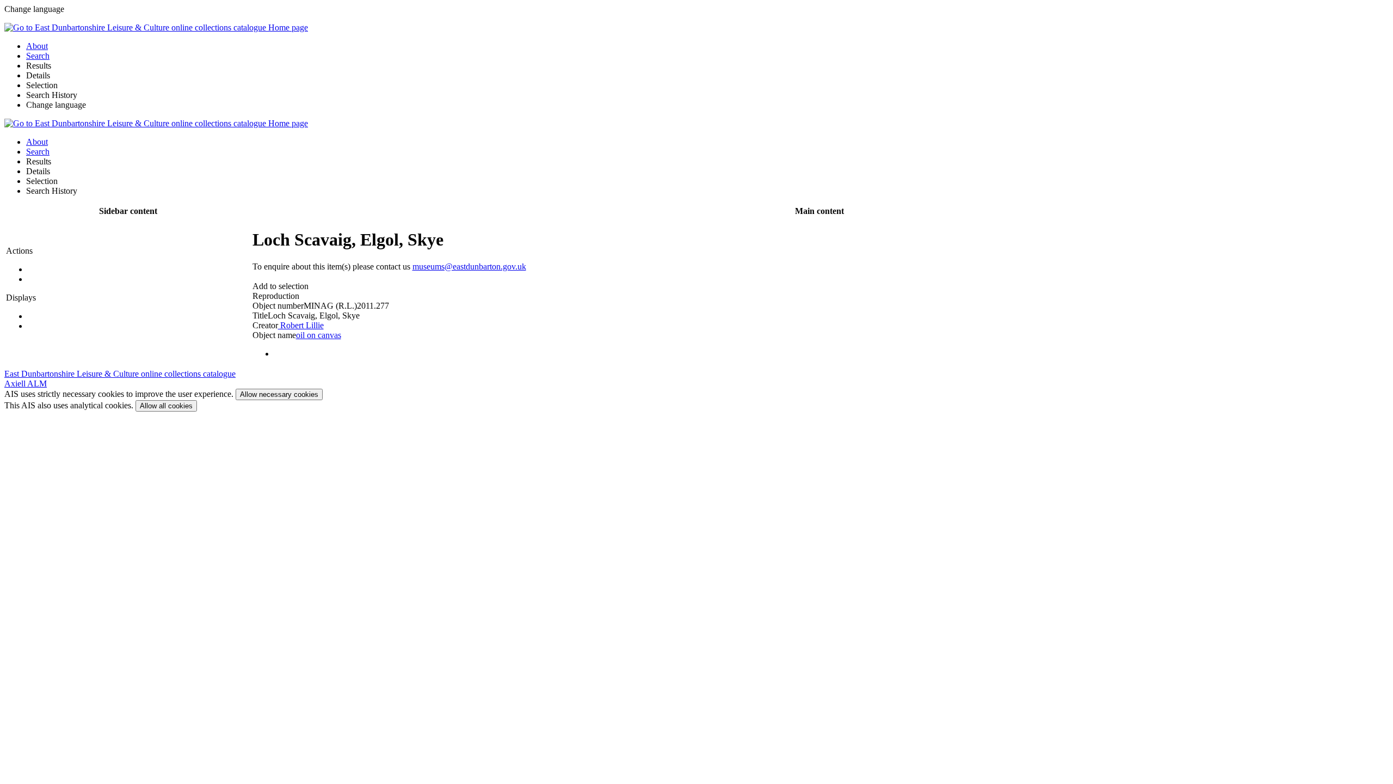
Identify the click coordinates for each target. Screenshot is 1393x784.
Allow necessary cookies (279, 394)
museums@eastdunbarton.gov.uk (469, 266)
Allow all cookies (166, 406)
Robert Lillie (301, 325)
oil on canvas (318, 335)
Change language (56, 104)
